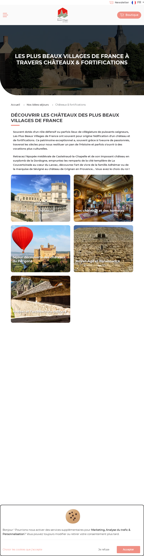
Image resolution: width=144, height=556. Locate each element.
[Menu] (5, 15)
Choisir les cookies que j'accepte (22, 549)
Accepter (128, 549)
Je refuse (103, 549)
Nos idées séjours (38, 104)
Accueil (15, 104)
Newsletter (122, 2)
